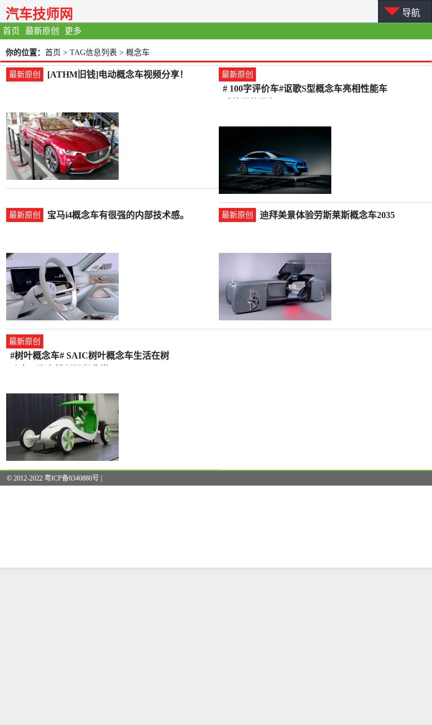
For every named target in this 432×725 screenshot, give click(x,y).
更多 (73, 30)
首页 (11, 30)
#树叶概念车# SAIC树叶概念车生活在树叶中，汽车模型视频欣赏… (89, 356)
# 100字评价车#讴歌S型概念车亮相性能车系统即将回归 (305, 90)
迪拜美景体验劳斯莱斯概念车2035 (327, 215)
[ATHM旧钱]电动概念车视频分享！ (117, 74)
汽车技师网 (39, 13)
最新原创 (42, 30)
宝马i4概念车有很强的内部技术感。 (118, 215)
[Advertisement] (216, 646)
